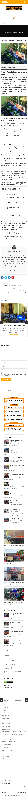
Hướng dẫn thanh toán (6, 780)
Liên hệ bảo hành (5, 753)
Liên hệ (25, 23)
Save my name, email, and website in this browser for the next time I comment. (13, 375)
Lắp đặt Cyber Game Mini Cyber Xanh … (16, 441)
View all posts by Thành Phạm (14, 270)
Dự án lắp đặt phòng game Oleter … (16, 632)
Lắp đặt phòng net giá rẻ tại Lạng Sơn (14, 325)
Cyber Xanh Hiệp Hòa (9, 660)
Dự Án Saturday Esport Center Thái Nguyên (15, 510)
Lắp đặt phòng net (5, 712)
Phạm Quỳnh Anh (8, 687)
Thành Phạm (14, 263)
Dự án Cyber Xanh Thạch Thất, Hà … (16, 484)
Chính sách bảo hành (6, 775)
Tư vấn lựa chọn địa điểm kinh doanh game (14, 123)
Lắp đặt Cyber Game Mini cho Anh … (16, 449)
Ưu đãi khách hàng (5, 756)
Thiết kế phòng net (5, 718)
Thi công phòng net (6, 721)
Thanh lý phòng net (6, 723)
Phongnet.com (23, 792)
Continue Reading (14, 334)
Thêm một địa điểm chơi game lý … (16, 614)
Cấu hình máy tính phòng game (11, 183)
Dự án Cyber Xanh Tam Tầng (17, 518)
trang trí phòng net (16, 158)
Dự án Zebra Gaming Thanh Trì (17, 466)
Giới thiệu (20, 23)
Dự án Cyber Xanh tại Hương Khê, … (15, 623)
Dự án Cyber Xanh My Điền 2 (17, 457)
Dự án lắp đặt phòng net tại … (16, 640)
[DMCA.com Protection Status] (8, 683)
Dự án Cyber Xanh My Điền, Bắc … (17, 492)
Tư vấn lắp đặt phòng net (7, 715)
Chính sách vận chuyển (6, 777)
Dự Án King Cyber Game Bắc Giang (17, 475)
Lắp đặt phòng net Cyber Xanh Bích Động (14, 658)
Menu (2, 23)
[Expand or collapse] (26, 67)
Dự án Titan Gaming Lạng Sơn (16, 501)
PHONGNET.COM (5, 792)
